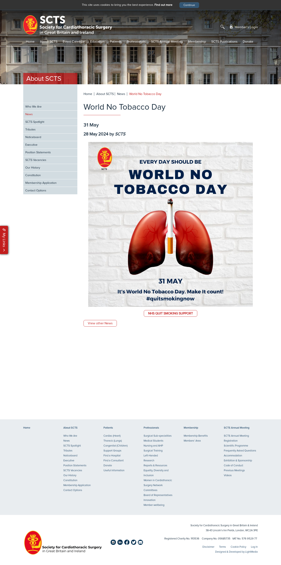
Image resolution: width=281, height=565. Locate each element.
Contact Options (35, 190)
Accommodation (233, 455)
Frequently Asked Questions (240, 450)
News (29, 114)
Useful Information (113, 470)
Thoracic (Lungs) (112, 441)
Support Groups (112, 450)
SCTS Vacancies (35, 160)
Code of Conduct (233, 465)
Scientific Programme (236, 445)
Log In (254, 547)
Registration (231, 441)
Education (97, 41)
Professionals (136, 41)
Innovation (150, 500)
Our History (32, 167)
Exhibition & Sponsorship (238, 460)
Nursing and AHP (153, 445)
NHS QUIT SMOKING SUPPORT (170, 313)
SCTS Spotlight (34, 122)
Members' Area (192, 441)
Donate (248, 41)
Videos (228, 475)
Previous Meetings (234, 470)
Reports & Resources (155, 465)
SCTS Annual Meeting (167, 41)
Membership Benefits (196, 436)
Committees (150, 490)
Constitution (33, 175)
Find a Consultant (113, 460)
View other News (100, 323)
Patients (115, 41)
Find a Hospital (112, 455)
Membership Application (41, 183)
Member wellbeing (154, 505)
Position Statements (38, 152)
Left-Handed (151, 455)
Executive (31, 144)
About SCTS (48, 41)
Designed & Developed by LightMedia (236, 552)
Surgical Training (153, 450)
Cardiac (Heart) (112, 436)
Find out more (163, 5)
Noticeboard (33, 137)
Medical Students (153, 441)
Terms (222, 547)
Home (30, 41)
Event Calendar (74, 41)
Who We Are (33, 106)
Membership (197, 41)
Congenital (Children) (115, 445)
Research (149, 460)
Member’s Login (246, 27)
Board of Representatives (158, 495)
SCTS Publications (224, 41)
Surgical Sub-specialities (158, 436)
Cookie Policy (238, 547)
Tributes (30, 129)
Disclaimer (208, 547)
